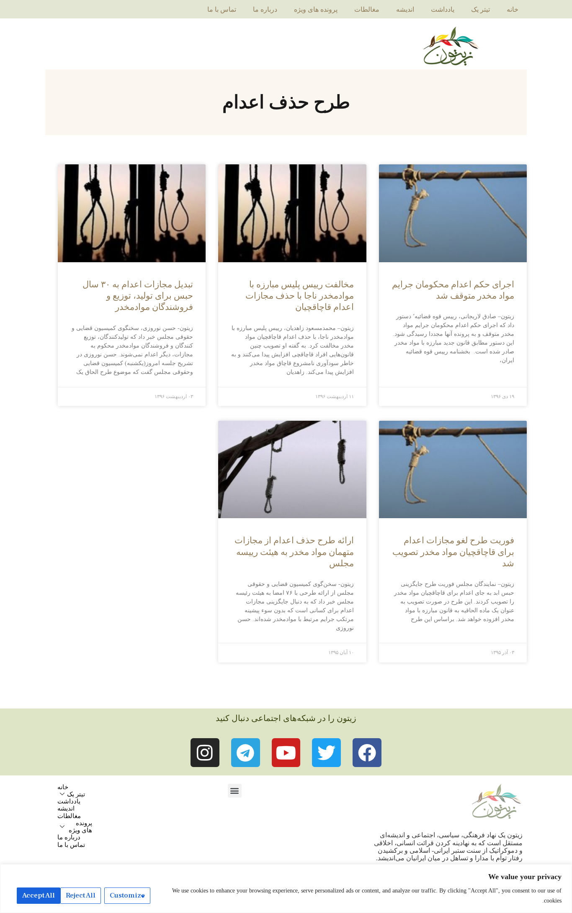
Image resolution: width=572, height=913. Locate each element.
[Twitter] (326, 752)
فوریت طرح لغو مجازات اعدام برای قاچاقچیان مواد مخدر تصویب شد (453, 551)
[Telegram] (245, 752)
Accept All (38, 895)
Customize (127, 895)
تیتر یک (480, 9)
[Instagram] (205, 752)
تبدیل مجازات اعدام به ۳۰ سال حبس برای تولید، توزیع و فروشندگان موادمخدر (137, 295)
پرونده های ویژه (316, 9)
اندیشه (405, 9)
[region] (286, 888)
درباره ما (265, 9)
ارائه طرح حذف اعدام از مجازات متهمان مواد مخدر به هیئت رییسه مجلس (294, 551)
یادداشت (442, 9)
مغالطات (366, 9)
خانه (512, 9)
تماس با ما (221, 9)
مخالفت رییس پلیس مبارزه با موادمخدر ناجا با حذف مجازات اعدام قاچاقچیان (299, 295)
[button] (235, 791)
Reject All (80, 895)
